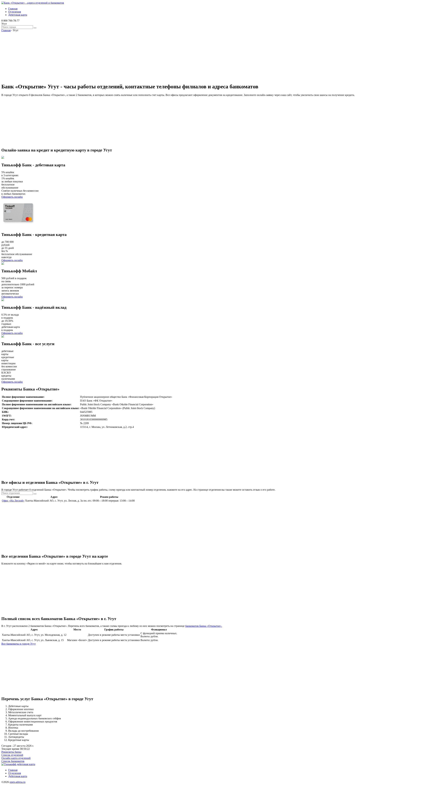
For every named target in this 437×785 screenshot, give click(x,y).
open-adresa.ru (17, 782)
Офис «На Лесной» (13, 500)
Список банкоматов (12, 761)
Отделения (14, 11)
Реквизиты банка (11, 751)
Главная (12, 8)
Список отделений (12, 755)
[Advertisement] (103, 56)
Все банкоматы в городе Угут (18, 643)
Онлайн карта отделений (16, 758)
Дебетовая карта (17, 14)
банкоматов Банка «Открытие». (203, 625)
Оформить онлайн (12, 196)
